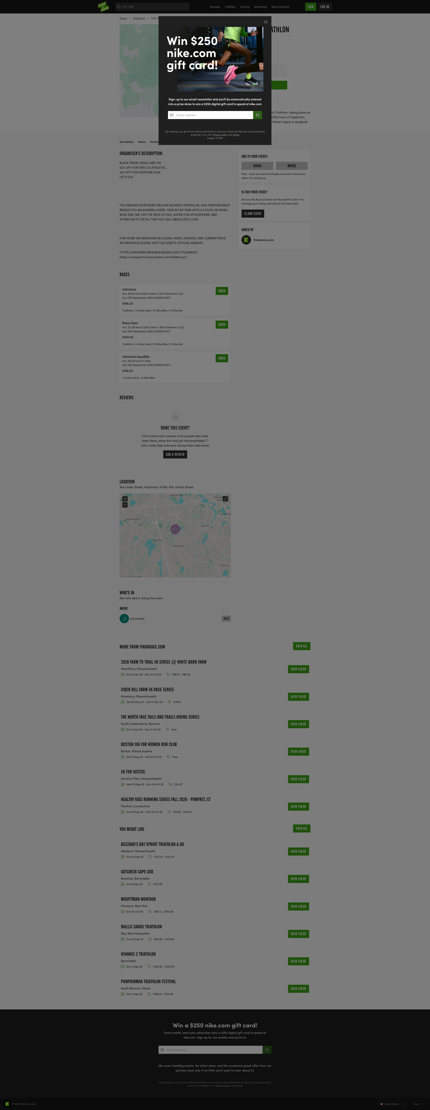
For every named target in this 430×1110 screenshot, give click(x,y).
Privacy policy (220, 134)
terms (236, 134)
